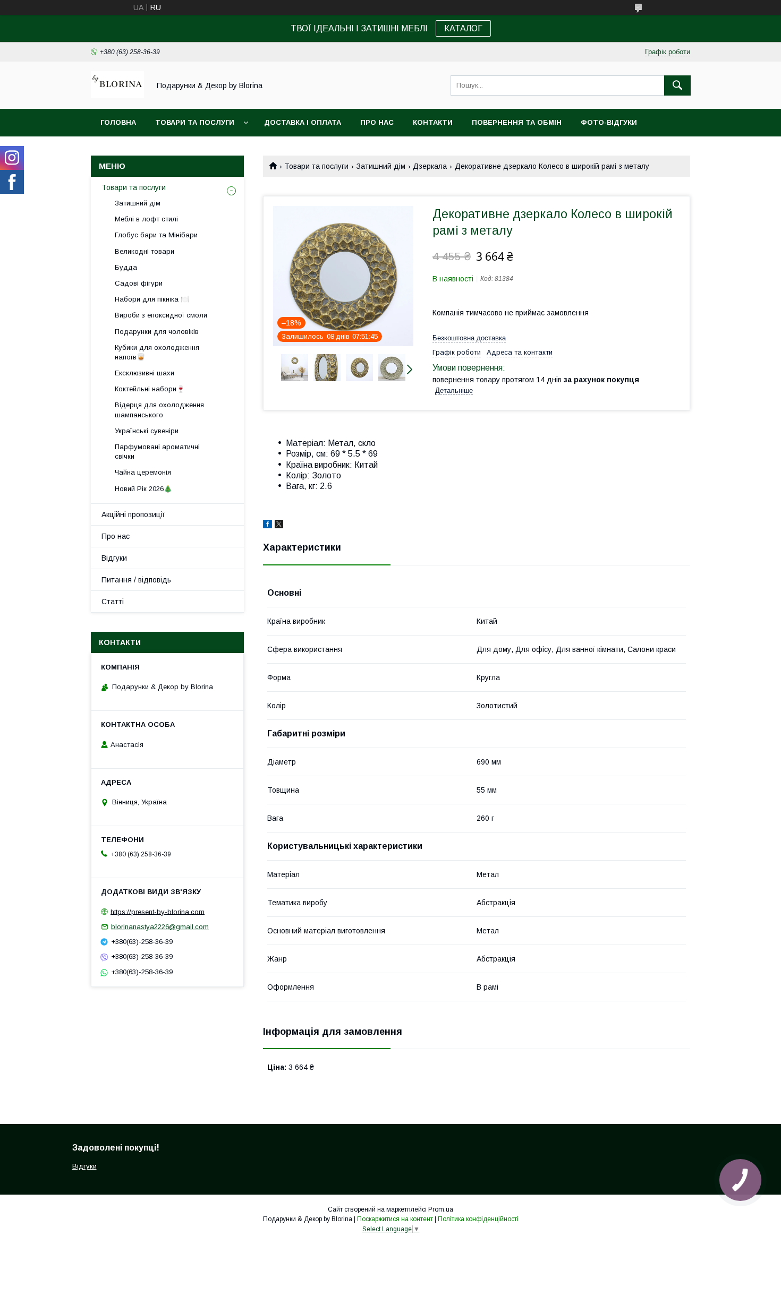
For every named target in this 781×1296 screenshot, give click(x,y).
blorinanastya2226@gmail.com (160, 927)
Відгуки (114, 558)
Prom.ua (440, 1209)
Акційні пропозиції (133, 514)
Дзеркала (430, 166)
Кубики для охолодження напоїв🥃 (157, 352)
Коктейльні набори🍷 (150, 389)
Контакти (433, 122)
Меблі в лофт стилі (146, 219)
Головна (118, 122)
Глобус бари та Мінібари (156, 235)
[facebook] (267, 525)
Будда (126, 267)
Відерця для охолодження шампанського (159, 409)
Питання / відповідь (136, 580)
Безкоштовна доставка (469, 338)
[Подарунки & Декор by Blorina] (117, 95)
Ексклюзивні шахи (144, 373)
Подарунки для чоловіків (157, 332)
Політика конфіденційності (478, 1219)
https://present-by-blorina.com (158, 911)
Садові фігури (139, 283)
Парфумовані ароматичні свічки (157, 451)
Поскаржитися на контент (395, 1219)
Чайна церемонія (143, 472)
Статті (112, 601)
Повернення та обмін (517, 122)
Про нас (377, 122)
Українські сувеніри (147, 431)
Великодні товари (144, 251)
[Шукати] (677, 85)
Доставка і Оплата (302, 122)
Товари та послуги (194, 122)
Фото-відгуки (609, 122)
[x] (279, 525)
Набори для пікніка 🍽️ (152, 299)
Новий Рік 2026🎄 (143, 489)
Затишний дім (380, 166)
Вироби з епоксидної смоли (161, 315)
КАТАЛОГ (463, 28)
